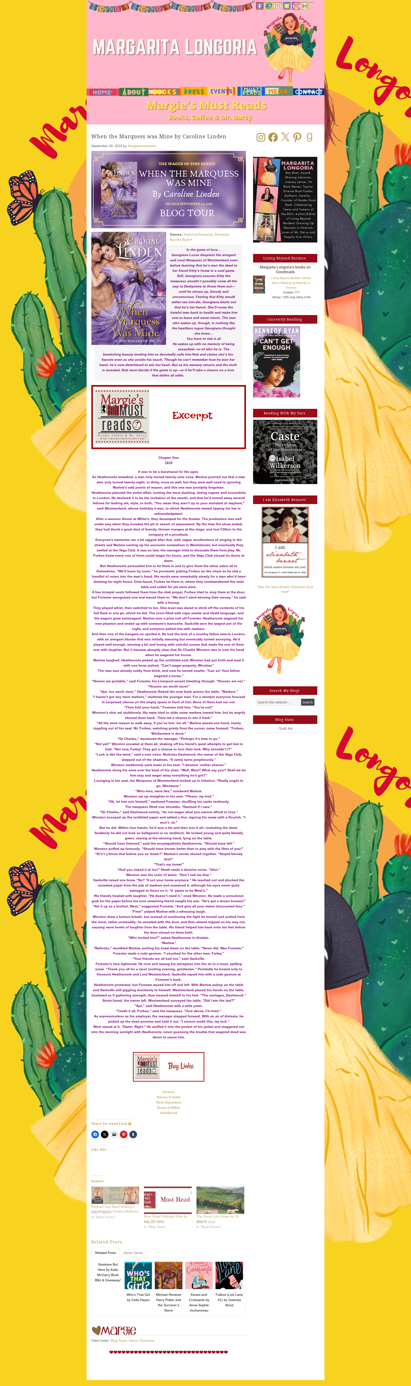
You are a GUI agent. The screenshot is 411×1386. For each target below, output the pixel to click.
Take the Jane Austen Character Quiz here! (285, 589)
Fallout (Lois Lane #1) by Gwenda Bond (229, 1300)
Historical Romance (198, 234)
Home (133, 1340)
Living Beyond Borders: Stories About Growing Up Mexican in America (291, 282)
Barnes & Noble (169, 1097)
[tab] (105, 1252)
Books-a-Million (168, 1107)
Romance (222, 234)
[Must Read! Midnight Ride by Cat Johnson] (168, 1200)
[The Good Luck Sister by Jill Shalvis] (220, 1200)
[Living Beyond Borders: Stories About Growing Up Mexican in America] (261, 285)
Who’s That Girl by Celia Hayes (138, 1297)
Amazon (168, 1092)
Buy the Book (180, 240)
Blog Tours (119, 1340)
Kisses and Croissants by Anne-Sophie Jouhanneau (199, 1302)
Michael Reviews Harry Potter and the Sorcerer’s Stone (168, 1302)
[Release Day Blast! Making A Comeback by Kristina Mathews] (115, 1195)
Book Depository (168, 1102)
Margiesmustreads (142, 146)
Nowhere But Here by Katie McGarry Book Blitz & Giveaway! (108, 1272)
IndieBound (168, 1113)
